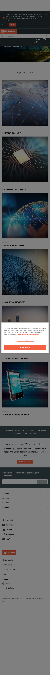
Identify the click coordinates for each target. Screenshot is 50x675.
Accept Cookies (25, 347)
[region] (25, 337)
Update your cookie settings (25, 341)
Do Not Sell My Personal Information (28, 334)
